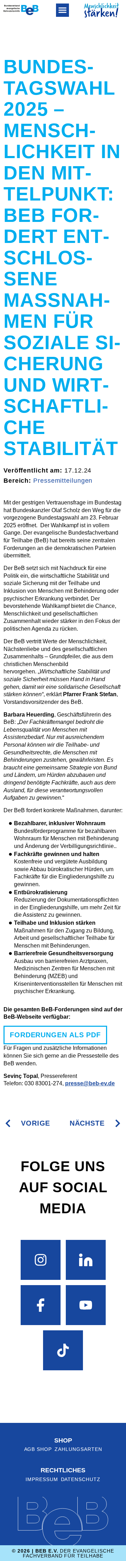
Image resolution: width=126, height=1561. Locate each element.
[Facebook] (41, 1305)
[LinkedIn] (86, 1260)
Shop (63, 1440)
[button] (62, 10)
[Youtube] (86, 1305)
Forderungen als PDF (55, 1035)
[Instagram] (41, 1260)
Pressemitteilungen (62, 480)
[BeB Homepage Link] (101, 10)
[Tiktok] (63, 1350)
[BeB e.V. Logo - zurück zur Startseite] (21, 10)
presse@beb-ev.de (90, 1083)
